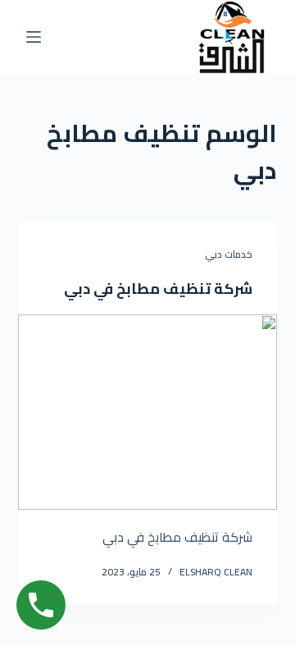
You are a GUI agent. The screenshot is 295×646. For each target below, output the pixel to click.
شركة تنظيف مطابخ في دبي (158, 288)
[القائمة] (33, 37)
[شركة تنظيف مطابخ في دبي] (148, 412)
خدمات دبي (228, 254)
